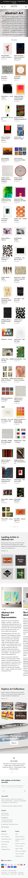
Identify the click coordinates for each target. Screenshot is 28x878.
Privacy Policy (18, 874)
